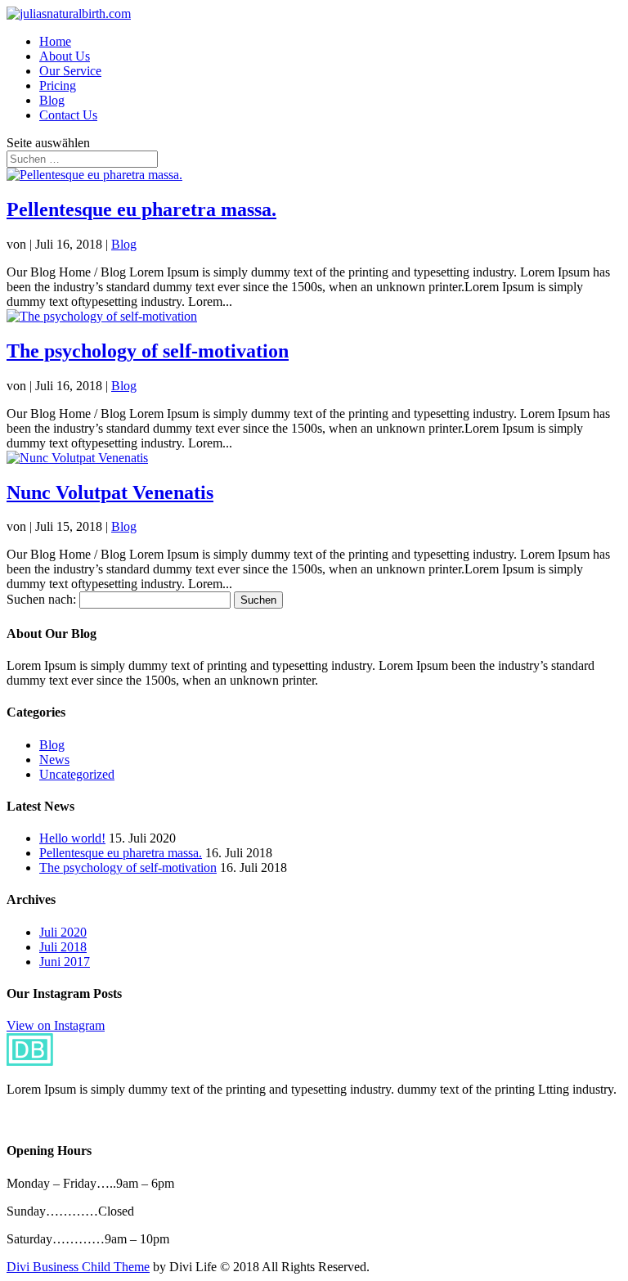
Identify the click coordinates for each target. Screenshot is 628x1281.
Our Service (70, 71)
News (54, 759)
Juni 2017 (64, 962)
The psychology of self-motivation (148, 351)
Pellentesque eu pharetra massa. (141, 209)
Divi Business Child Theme (78, 1267)
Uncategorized (76, 774)
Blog (52, 100)
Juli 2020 (63, 932)
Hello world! (72, 838)
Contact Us (68, 115)
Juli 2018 (63, 947)
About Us (64, 56)
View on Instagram (56, 1025)
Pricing (57, 85)
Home (55, 41)
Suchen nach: (41, 599)
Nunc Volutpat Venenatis (110, 492)
